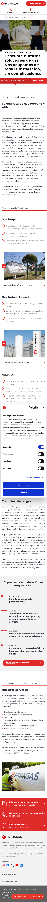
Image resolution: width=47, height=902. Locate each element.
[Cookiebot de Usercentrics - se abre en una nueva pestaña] (29, 407)
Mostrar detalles (33, 478)
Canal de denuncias (11, 898)
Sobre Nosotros (9, 874)
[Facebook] (7, 865)
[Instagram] (3, 865)
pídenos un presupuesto (28, 548)
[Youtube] (17, 865)
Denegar (23, 492)
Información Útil (9, 882)
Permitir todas (23, 485)
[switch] (41, 454)
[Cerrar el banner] (43, 407)
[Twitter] (12, 865)
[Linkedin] (21, 865)
